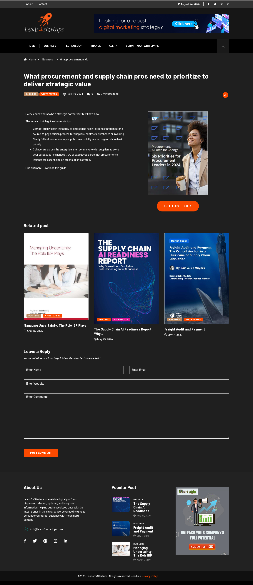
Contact (42, 4)
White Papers (49, 94)
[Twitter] (215, 4)
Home (31, 45)
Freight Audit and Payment (184, 329)
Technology (73, 45)
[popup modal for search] (223, 46)
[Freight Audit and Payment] (121, 528)
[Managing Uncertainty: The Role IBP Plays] (121, 549)
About (29, 4)
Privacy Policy (150, 576)
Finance (95, 45)
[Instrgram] (222, 4)
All (111, 45)
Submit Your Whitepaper (143, 45)
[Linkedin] (228, 4)
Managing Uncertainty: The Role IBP (143, 551)
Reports (104, 319)
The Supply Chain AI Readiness (141, 507)
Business (50, 45)
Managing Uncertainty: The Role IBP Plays (55, 325)
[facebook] (208, 4)
